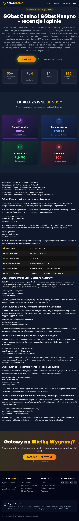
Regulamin (44, 491)
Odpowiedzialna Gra (48, 485)
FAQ (75, 3)
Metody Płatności (27, 491)
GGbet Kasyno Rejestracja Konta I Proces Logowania (22, 192)
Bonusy (57, 3)
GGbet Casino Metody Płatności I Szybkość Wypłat (22, 190)
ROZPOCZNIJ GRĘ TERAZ (39, 457)
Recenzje (66, 3)
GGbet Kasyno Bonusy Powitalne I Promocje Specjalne (23, 187)
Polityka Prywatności (48, 488)
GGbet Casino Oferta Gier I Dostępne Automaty (20, 185)
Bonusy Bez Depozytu (29, 485)
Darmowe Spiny (26, 488)
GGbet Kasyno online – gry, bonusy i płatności (20, 182)
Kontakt (43, 482)
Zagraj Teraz (27, 59)
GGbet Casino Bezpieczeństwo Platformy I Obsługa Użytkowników (28, 195)
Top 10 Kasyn (26, 482)
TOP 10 (47, 3)
